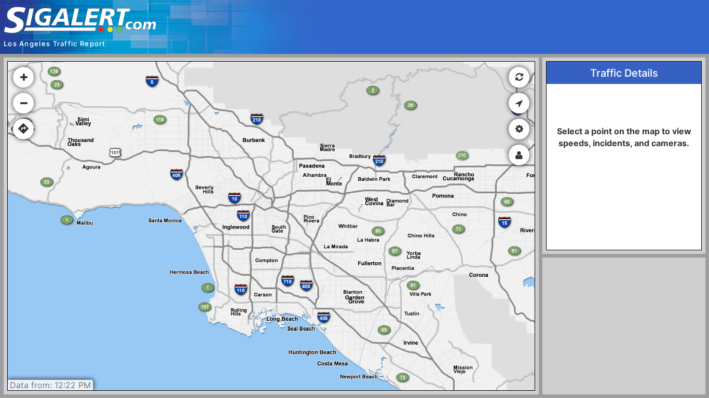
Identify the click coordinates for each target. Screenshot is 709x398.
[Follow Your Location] (519, 103)
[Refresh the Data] (519, 77)
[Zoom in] (23, 77)
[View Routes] (23, 129)
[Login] (519, 155)
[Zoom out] (23, 103)
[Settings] (519, 129)
